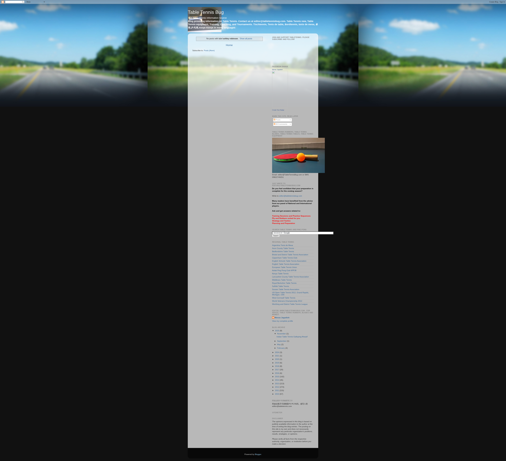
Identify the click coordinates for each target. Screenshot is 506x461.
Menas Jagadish (277, 69)
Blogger (258, 454)
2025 (277, 331)
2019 (277, 363)
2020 (277, 359)
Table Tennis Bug (206, 12)
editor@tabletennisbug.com (290, 196)
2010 (277, 394)
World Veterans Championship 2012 (287, 301)
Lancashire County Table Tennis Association (290, 277)
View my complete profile (282, 321)
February (281, 348)
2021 (277, 356)
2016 (277, 373)
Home (229, 45)
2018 (277, 366)
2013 (277, 384)
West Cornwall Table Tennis (283, 298)
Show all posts (246, 39)
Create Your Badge (278, 110)
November (281, 334)
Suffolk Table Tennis (280, 286)
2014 (277, 380)
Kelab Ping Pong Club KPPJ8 (284, 270)
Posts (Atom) (209, 51)
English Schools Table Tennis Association (289, 261)
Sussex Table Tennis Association (285, 289)
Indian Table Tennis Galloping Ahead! (292, 337)
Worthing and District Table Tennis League (290, 304)
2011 (277, 390)
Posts (277, 120)
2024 (277, 352)
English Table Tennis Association (285, 264)
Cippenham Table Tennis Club (284, 258)
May (279, 344)
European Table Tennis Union (284, 267)
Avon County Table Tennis (283, 248)
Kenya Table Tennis (280, 274)
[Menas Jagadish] (280, 107)
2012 (277, 387)
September (282, 341)
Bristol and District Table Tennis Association (290, 255)
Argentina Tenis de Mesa (282, 245)
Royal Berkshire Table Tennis (284, 283)
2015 (277, 377)
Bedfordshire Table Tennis (283, 251)
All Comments (281, 124)
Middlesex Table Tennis (282, 280)
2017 (277, 370)
